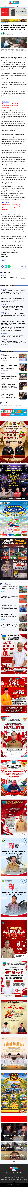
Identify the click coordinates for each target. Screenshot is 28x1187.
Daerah (4, 354)
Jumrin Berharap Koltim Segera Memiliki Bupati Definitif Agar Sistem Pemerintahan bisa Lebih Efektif (13, 323)
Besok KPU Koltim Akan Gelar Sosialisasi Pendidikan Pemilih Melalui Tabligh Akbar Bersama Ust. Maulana (12, 300)
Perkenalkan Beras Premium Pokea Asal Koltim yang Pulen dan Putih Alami (9, 588)
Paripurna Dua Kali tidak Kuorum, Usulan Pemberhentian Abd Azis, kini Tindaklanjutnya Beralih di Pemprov (12, 329)
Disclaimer (7, 1177)
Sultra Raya (16, 6)
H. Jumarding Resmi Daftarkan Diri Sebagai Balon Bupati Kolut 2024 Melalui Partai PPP (10, 105)
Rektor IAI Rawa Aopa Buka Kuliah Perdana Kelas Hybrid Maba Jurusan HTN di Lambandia (9, 376)
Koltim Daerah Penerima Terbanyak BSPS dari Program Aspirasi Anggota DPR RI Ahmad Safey (14, 315)
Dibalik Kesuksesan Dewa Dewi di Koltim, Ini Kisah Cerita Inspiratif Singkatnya (9, 607)
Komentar (23, 266)
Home (2, 22)
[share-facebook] (2, 266)
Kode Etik (13, 1177)
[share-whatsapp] (9, 266)
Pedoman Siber (22, 1176)
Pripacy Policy (4, 1179)
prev (13, 1161)
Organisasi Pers (13, 1179)
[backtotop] (14, 1182)
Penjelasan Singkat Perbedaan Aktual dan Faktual (9, 596)
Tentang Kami (14, 1176)
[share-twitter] (6, 266)
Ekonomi (22, 6)
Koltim (9, 6)
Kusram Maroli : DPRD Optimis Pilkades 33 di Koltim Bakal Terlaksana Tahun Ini (14, 335)
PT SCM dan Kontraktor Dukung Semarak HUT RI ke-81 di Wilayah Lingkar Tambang (9, 357)
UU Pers (24, 1179)
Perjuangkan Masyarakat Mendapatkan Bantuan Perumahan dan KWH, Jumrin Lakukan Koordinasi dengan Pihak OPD (12, 307)
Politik (3, 260)
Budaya (4, 383)
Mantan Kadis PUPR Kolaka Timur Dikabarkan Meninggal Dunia (9, 625)
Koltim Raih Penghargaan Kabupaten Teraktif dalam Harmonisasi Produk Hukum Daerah (9, 386)
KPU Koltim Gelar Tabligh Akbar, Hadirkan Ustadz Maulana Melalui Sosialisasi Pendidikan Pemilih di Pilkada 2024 (13, 292)
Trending (3, 6)
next (14, 1161)
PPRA (19, 1179)
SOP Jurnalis (19, 1177)
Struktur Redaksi (5, 1176)
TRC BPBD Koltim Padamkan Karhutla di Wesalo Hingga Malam (9, 616)
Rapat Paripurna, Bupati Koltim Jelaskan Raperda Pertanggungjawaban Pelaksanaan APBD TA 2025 (13, 342)
